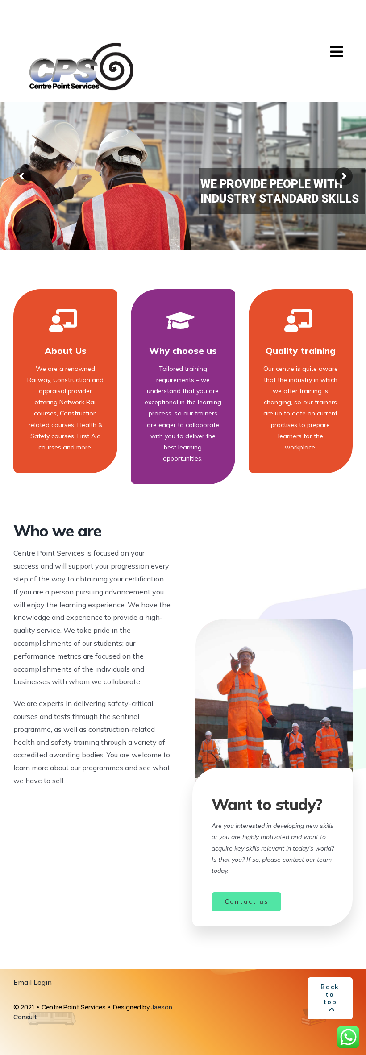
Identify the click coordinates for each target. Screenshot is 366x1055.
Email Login (32, 982)
